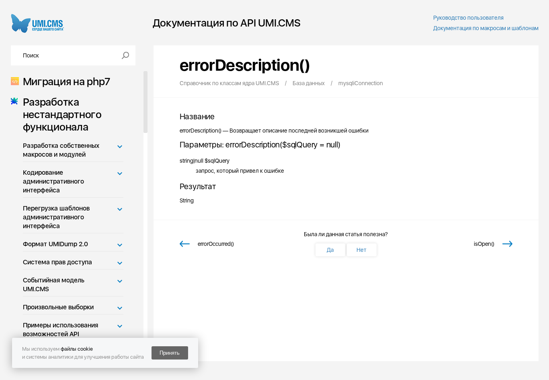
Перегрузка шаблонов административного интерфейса (56, 217)
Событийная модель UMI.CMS (53, 284)
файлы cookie (77, 349)
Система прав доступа (57, 262)
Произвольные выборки (58, 307)
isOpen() (484, 244)
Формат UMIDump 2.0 (55, 244)
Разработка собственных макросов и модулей (61, 150)
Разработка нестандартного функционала (62, 114)
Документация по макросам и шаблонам (486, 28)
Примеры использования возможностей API (60, 329)
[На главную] (37, 22)
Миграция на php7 (66, 81)
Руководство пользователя (468, 17)
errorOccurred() (216, 244)
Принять (170, 353)
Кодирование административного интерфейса (53, 181)
